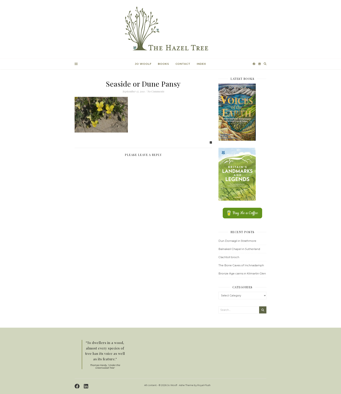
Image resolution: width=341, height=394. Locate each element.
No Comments (155, 91)
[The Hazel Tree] (170, 30)
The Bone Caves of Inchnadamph (241, 265)
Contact (182, 63)
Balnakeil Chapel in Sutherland (239, 249)
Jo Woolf (143, 63)
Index (201, 63)
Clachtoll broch (228, 257)
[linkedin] (259, 63)
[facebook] (254, 63)
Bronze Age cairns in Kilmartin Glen (242, 273)
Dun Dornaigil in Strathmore (237, 241)
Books (163, 63)
